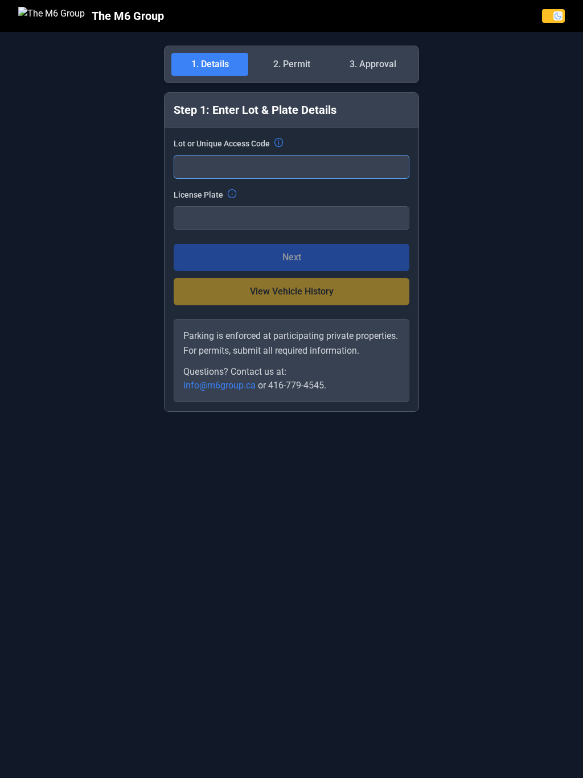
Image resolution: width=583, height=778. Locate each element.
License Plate (198, 194)
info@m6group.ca (219, 385)
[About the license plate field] (232, 195)
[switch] (553, 16)
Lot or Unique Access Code (222, 143)
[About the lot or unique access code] (279, 143)
